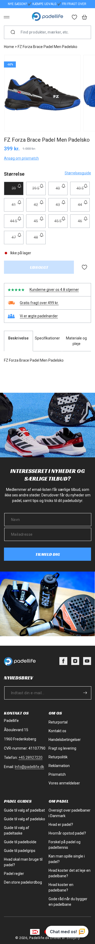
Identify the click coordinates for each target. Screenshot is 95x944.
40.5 (83, 190)
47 (17, 239)
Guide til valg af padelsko (24, 819)
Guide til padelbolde (20, 842)
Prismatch (57, 774)
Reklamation (59, 766)
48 (40, 239)
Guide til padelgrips (19, 851)
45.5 (61, 223)
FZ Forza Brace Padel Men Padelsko (47, 47)
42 (40, 207)
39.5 (38, 190)
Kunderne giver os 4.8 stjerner (54, 289)
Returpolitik (58, 757)
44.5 (16, 223)
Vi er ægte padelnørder (39, 316)
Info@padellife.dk (29, 767)
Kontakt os (57, 731)
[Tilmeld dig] (85, 692)
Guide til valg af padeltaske (16, 830)
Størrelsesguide (78, 173)
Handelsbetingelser (65, 739)
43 (62, 207)
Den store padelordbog (23, 882)
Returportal (58, 722)
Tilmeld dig (47, 554)
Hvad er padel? (61, 824)
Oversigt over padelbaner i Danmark (70, 813)
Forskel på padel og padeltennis (64, 845)
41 (17, 207)
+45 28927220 (30, 757)
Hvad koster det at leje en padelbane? (70, 873)
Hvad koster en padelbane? (61, 887)
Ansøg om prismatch (21, 158)
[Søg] (13, 32)
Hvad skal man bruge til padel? (23, 862)
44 (84, 207)
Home (9, 47)
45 (40, 223)
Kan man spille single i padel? (67, 859)
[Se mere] (75, 18)
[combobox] (50, 32)
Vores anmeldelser (64, 783)
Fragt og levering (62, 748)
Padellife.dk (39, 938)
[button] (6, 17)
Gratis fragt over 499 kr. (39, 303)
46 (84, 223)
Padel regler (14, 873)
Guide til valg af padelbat (24, 810)
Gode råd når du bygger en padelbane (68, 902)
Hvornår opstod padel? (67, 833)
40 (62, 190)
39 (17, 190)
